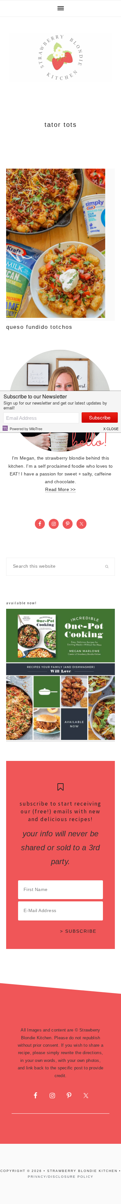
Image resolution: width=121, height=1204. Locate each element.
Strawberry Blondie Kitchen (60, 57)
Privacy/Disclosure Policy (61, 1176)
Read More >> (60, 489)
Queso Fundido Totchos (39, 327)
